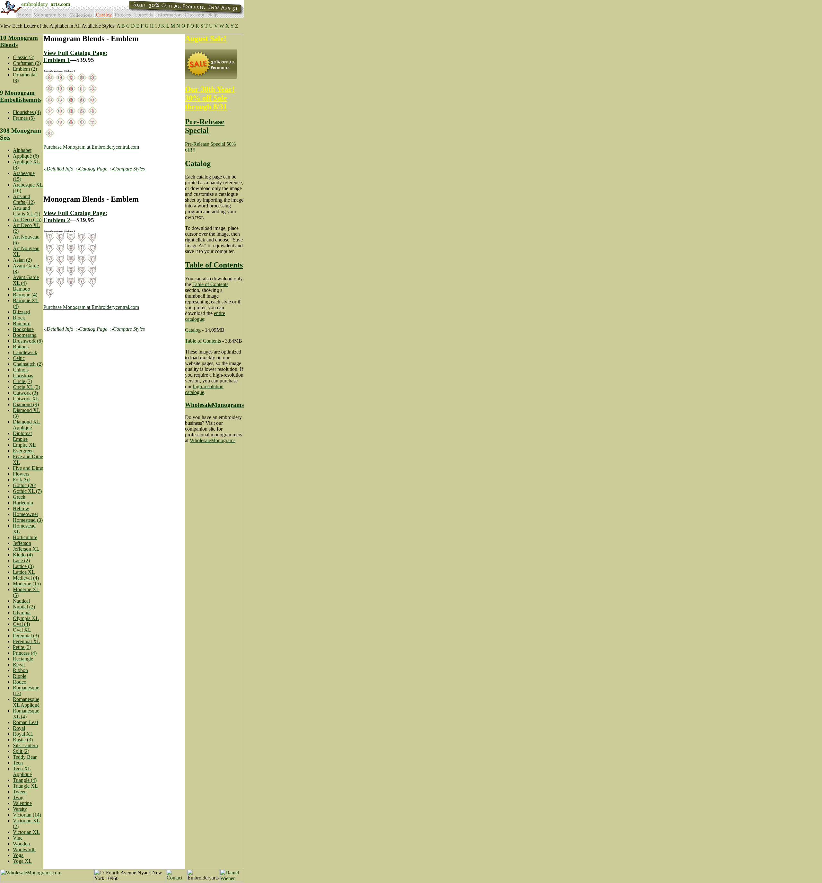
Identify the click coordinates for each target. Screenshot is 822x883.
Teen (18, 762)
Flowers (21, 473)
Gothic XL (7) (27, 491)
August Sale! (205, 38)
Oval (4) (21, 624)
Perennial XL (26, 641)
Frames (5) (24, 118)
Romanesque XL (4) (26, 713)
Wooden (21, 843)
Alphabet (22, 150)
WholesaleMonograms (214, 404)
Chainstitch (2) (28, 364)
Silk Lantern (25, 745)
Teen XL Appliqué (22, 771)
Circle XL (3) (26, 387)
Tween (20, 791)
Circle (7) (22, 381)
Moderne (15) (27, 583)
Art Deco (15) (27, 219)
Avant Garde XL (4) (26, 280)
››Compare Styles (127, 168)
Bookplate (23, 329)
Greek (19, 497)
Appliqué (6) (26, 156)
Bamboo (21, 289)
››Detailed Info (58, 168)
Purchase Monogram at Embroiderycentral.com (91, 147)
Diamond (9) (26, 404)
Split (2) (21, 751)
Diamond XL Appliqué (26, 424)
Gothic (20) (24, 485)
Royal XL (23, 734)
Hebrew (21, 508)
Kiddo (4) (23, 554)
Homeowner (25, 514)
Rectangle (23, 658)
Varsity (20, 809)
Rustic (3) (23, 739)
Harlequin (23, 502)
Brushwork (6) (28, 341)
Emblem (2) (25, 69)
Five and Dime (28, 468)
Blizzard (21, 312)
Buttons (21, 346)
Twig (18, 797)
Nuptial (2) (24, 606)
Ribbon (20, 670)
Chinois (21, 369)
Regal (19, 664)
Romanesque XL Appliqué (26, 702)
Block (19, 317)
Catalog (198, 163)
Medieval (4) (26, 578)
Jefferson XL (26, 549)
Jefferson (22, 543)
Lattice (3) (23, 566)
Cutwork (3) (25, 393)
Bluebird (22, 323)
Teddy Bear (25, 757)
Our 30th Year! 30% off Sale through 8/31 (210, 98)
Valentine (22, 803)
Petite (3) (22, 647)
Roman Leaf (25, 722)
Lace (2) (21, 560)
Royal (19, 728)
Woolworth (24, 849)
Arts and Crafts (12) (24, 199)
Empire (20, 439)
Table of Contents (214, 265)
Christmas (23, 375)
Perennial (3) (26, 635)
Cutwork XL (26, 398)
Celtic (19, 358)
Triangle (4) (25, 780)
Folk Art (21, 479)
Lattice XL (24, 572)
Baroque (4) (25, 294)
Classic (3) (23, 57)
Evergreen (23, 450)
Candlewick (25, 352)
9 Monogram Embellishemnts (20, 96)
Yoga (18, 855)
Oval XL (22, 630)
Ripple (19, 676)
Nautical (21, 601)
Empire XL (24, 445)
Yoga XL (22, 861)
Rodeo (19, 682)
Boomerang (25, 335)
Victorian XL (26, 832)
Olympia (22, 612)
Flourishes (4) (27, 112)
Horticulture (25, 537)
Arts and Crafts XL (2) (26, 210)
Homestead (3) (28, 520)
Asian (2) (22, 260)
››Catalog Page (91, 168)
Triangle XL (25, 786)
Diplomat (22, 433)
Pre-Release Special (204, 126)
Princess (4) (25, 653)
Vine (17, 838)
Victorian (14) (27, 814)
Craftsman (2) (27, 63)
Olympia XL (26, 618)
